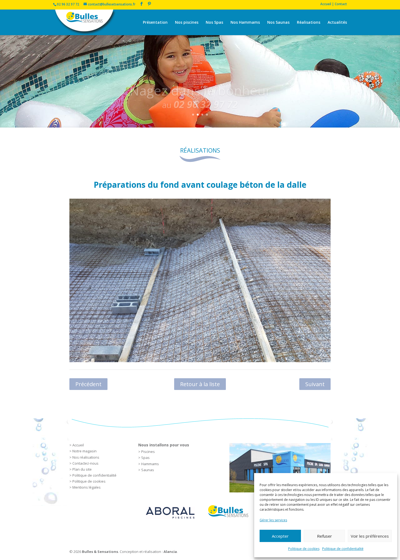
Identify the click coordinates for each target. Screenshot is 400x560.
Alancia (170, 551)
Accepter (280, 536)
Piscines (148, 451)
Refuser (324, 536)
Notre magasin (84, 451)
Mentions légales (86, 487)
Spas (145, 457)
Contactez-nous (85, 463)
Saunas (147, 469)
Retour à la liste (200, 384)
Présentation (155, 22)
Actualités (337, 22)
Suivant (315, 384)
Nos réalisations (85, 457)
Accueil (78, 445)
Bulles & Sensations (100, 551)
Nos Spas (214, 22)
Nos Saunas (278, 22)
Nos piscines (186, 22)
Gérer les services (273, 520)
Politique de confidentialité (343, 548)
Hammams (150, 463)
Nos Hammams (245, 22)
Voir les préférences (370, 536)
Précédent (88, 384)
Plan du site (82, 469)
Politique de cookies (303, 548)
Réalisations (308, 22)
